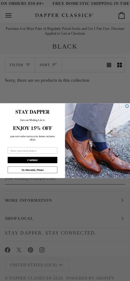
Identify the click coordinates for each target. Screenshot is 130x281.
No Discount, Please (32, 170)
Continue (32, 160)
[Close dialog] (127, 106)
